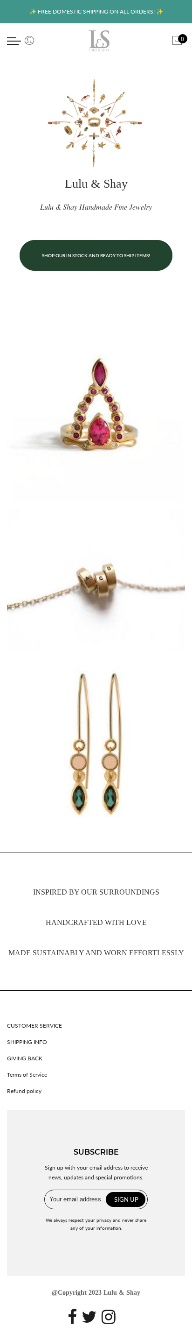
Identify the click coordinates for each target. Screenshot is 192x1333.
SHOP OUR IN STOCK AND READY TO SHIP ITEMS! (96, 255)
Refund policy (24, 1090)
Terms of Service (27, 1074)
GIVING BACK (24, 1058)
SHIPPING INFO (27, 1041)
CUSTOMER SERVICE (34, 1025)
